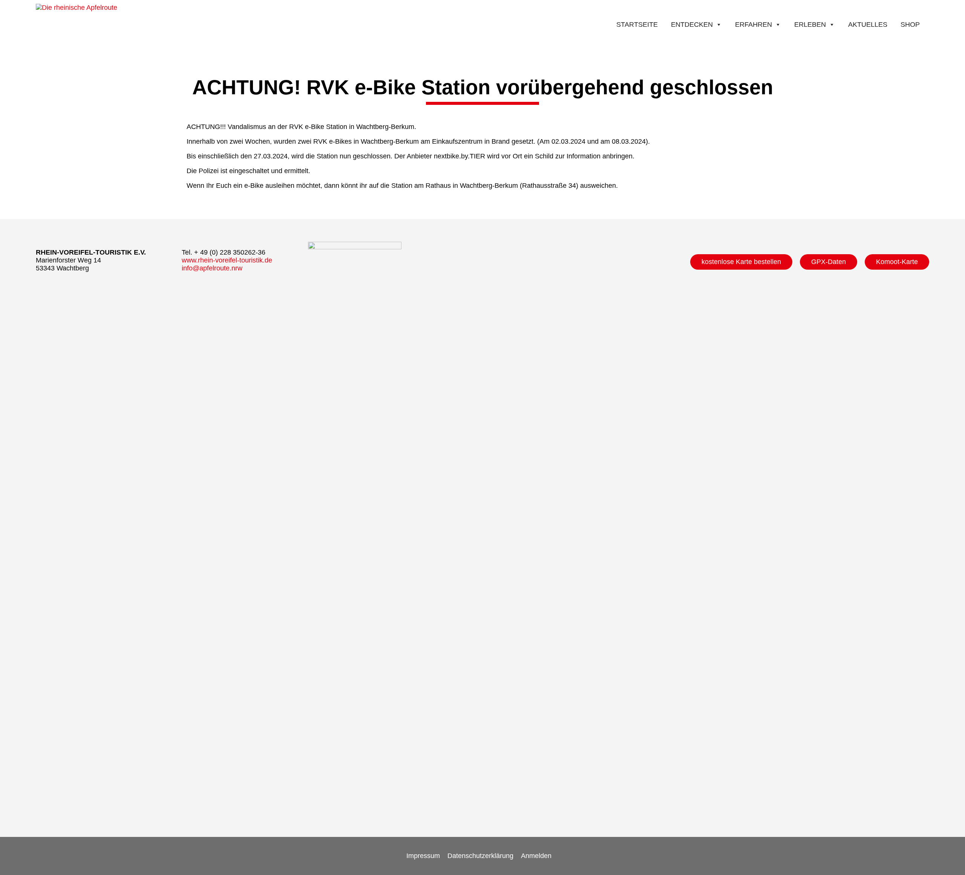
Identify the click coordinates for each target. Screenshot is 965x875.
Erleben (810, 24)
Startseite (637, 24)
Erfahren (753, 24)
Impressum (423, 856)
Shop (910, 24)
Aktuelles (867, 24)
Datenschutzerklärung (480, 856)
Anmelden (536, 856)
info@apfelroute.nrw (212, 268)
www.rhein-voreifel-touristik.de (227, 260)
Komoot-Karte (897, 262)
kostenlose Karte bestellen (741, 262)
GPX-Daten (828, 262)
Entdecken (692, 24)
